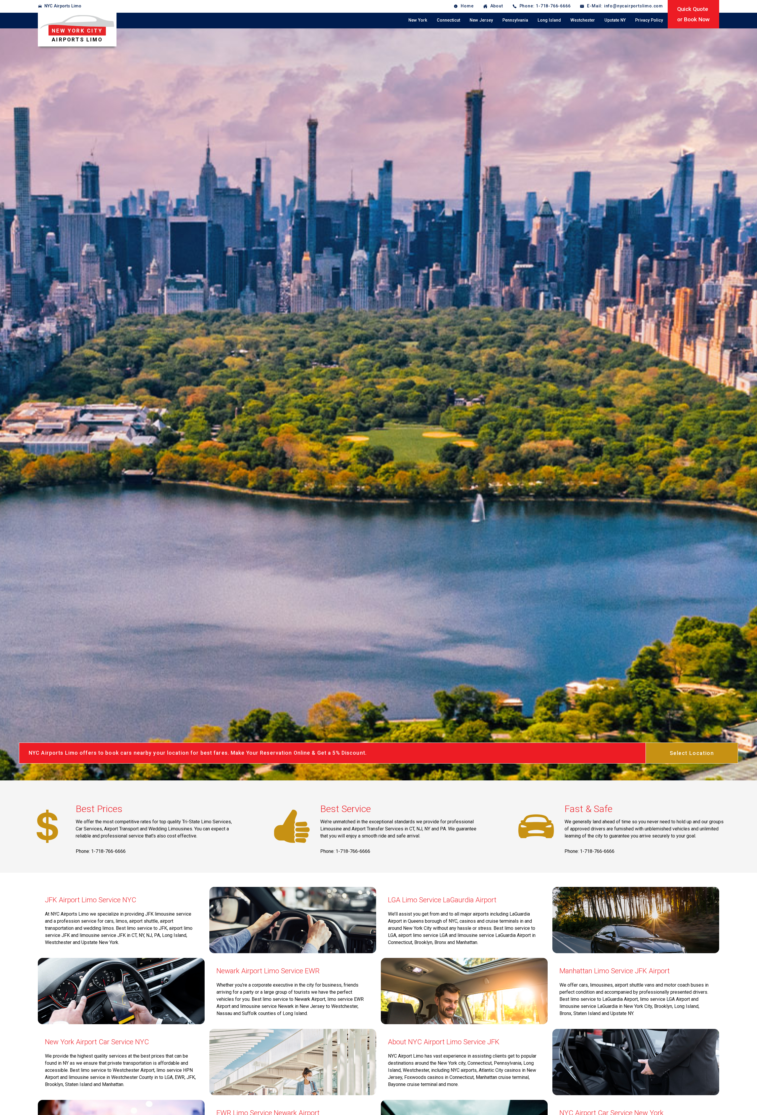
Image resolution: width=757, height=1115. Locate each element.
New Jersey (481, 20)
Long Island (549, 20)
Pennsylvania (515, 20)
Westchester (582, 20)
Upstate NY (615, 20)
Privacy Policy (649, 20)
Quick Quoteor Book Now (693, 14)
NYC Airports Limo (62, 6)
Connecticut (448, 20)
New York (417, 20)
